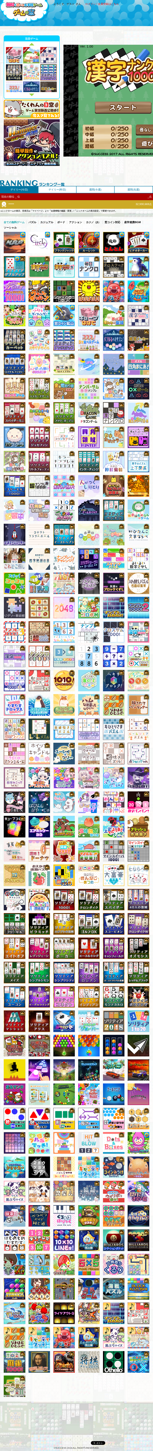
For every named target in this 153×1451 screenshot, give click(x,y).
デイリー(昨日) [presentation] (57, 189)
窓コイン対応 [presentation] (112, 222)
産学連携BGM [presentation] (132, 222)
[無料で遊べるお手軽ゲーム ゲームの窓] (24, 11)
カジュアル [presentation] (46, 222)
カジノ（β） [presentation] (93, 222)
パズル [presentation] (32, 222)
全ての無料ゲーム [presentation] (14, 222)
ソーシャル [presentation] (10, 227)
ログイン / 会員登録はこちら (102, 3)
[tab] (19, 189)
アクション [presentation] (75, 222)
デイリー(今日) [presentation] (19, 189)
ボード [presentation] (61, 222)
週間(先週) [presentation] (133, 189)
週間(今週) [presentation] (95, 189)
